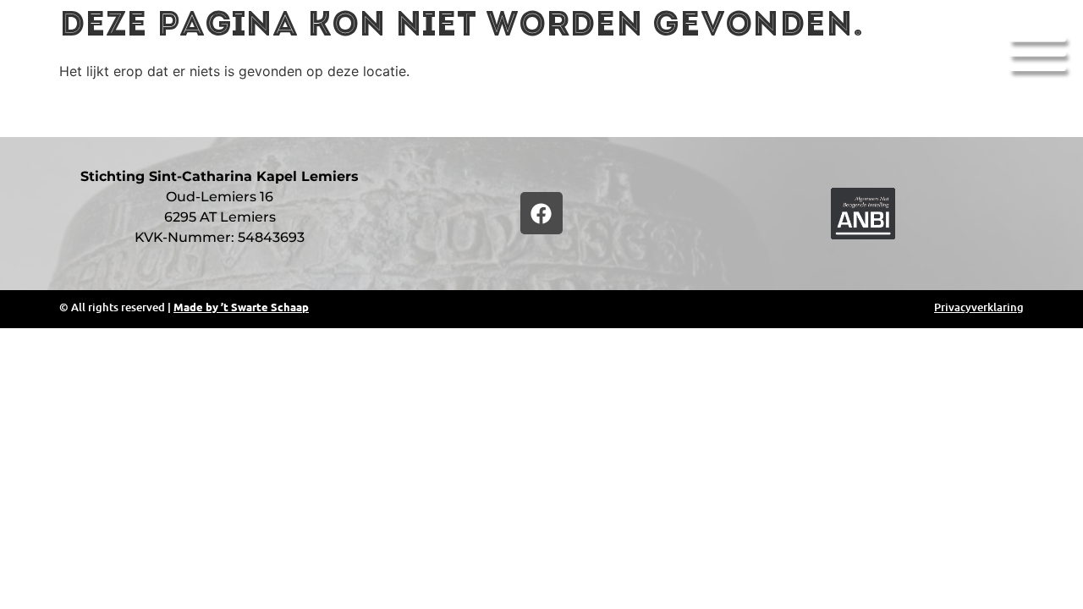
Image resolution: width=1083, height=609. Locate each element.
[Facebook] (541, 213)
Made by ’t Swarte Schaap (241, 306)
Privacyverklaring (979, 307)
